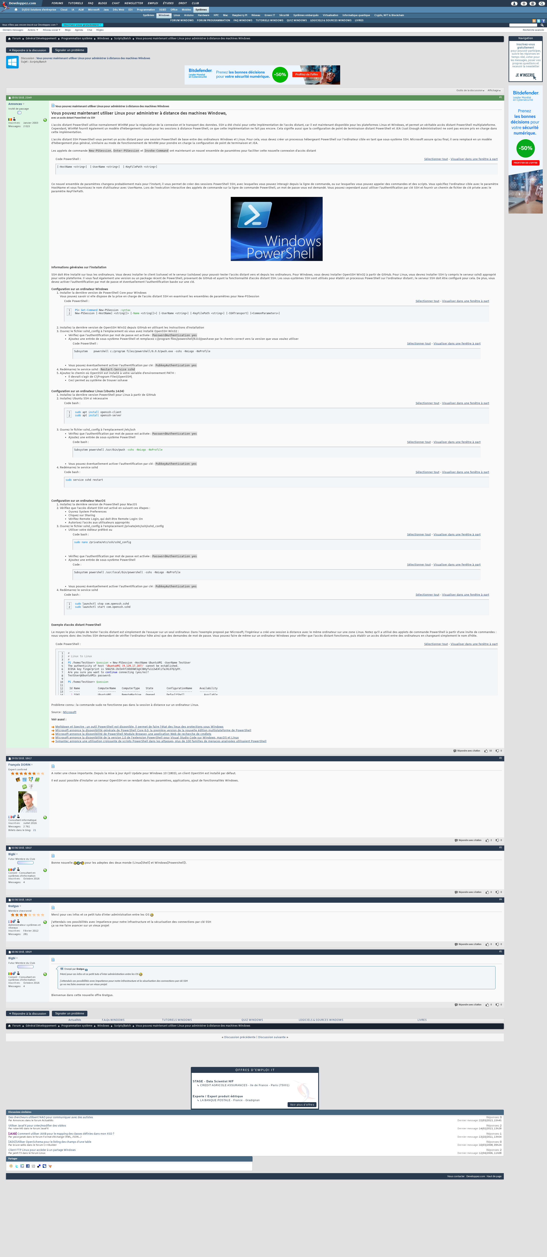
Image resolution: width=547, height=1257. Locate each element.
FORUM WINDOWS (182, 20)
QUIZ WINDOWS (297, 20)
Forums (57, 3)
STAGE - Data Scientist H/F (213, 1081)
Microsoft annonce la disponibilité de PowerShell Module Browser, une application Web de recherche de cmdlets (133, 734)
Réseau (255, 15)
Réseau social (50, 30)
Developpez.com (475, 1176)
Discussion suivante (272, 1037)
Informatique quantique (356, 15)
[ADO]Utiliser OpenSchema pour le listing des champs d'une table (49, 1142)
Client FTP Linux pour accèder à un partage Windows (42, 1150)
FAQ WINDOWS (243, 20)
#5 (500, 951)
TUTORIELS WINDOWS (269, 20)
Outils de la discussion (469, 90)
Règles (100, 30)
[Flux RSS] (534, 21)
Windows (164, 15)
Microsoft (93, 9)
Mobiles (186, 9)
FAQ (90, 3)
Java (106, 9)
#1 (500, 97)
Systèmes (201, 9)
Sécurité (284, 15)
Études (168, 3)
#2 (500, 758)
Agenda (79, 30)
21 (34, 830)
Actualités (74, 1020)
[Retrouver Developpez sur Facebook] (543, 21)
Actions (31, 30)
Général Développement (41, 38)
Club (195, 3)
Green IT (270, 15)
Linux (177, 15)
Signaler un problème (69, 50)
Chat (115, 3)
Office (174, 9)
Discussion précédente (240, 1037)
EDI (130, 9)
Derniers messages (13, 30)
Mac (225, 15)
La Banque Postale (215, 1100)
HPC (216, 15)
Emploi (152, 3)
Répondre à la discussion (27, 50)
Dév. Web (118, 9)
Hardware (203, 15)
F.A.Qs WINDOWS (113, 1020)
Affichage (493, 90)
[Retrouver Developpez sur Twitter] (538, 21)
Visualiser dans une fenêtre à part (474, 159)
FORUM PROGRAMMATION (213, 20)
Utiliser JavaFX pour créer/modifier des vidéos (37, 1126)
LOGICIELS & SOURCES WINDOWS (330, 20)
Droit (182, 3)
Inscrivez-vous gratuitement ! (82, 25)
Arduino (189, 15)
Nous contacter (456, 1176)
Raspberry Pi (239, 15)
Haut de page (494, 1176)
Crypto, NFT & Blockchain (389, 15)
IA (73, 9)
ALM (81, 9)
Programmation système (76, 38)
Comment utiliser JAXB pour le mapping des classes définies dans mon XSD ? (66, 1134)
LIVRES (359, 20)
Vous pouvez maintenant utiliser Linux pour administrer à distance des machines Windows (93, 58)
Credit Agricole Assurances (223, 1085)
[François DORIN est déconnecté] (27, 802)
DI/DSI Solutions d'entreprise (39, 9)
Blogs (102, 3)
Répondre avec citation (468, 751)
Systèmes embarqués (306, 15)
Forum (16, 38)
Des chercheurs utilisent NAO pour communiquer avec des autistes (50, 1117)
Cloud (63, 9)
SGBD (162, 9)
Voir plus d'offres (302, 1104)
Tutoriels (75, 3)
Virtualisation (330, 15)
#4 (500, 899)
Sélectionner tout (436, 159)
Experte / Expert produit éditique (218, 1096)
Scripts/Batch (122, 38)
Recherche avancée (533, 30)
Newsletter (133, 3)
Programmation (146, 9)
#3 (500, 847)
